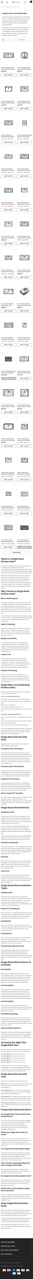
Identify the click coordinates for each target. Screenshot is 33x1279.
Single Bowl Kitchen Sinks (12, 7)
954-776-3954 (19, 1266)
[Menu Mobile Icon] (2, 2)
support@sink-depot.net (7, 1266)
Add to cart (8, 75)
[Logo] (16, 2)
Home (2, 7)
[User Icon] (25, 2)
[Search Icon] (7, 2)
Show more (16, 552)
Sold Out (8, 378)
